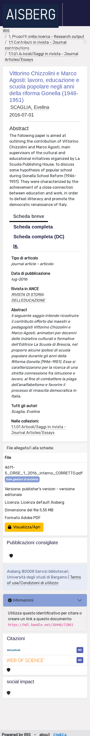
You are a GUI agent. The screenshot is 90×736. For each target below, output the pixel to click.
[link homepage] (33, 16)
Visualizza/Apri (25, 527)
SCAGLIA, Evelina (29, 107)
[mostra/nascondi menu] (85, 41)
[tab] (15, 246)
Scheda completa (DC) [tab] (38, 236)
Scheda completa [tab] (33, 226)
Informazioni (23, 600)
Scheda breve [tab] (28, 216)
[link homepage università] (20, 42)
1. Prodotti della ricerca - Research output (46, 36)
